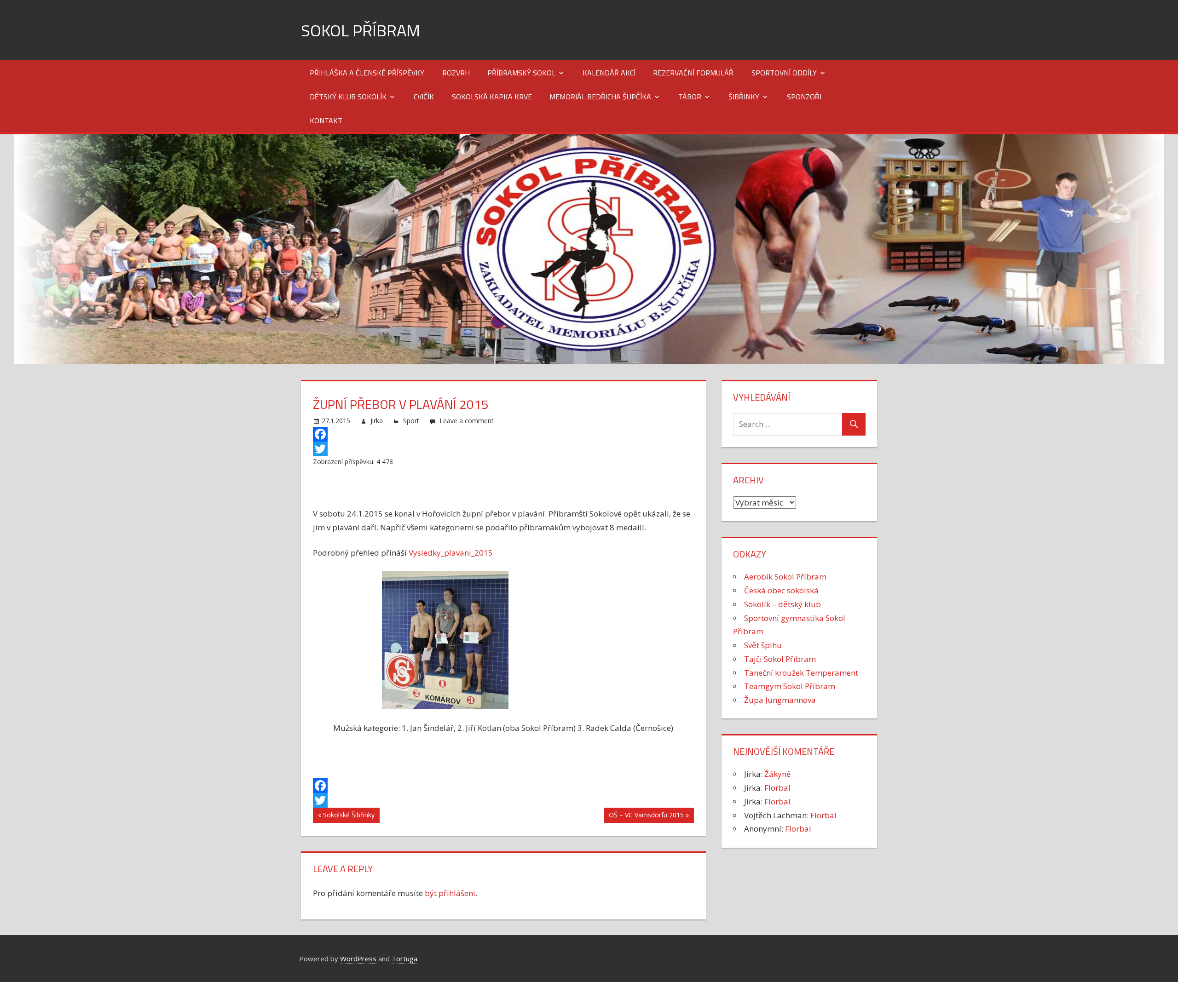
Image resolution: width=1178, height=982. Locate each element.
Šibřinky (743, 96)
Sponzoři (804, 96)
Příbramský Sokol (521, 72)
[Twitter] (503, 449)
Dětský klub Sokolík (348, 96)
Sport (411, 420)
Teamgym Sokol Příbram (789, 686)
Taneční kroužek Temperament (801, 672)
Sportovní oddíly (784, 72)
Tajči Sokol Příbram (780, 659)
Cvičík (424, 96)
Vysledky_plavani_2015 (451, 552)
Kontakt (326, 120)
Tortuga (404, 958)
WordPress (358, 958)
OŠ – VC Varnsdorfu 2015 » (649, 814)
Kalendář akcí (609, 72)
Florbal (777, 787)
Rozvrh (456, 72)
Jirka (376, 420)
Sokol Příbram (360, 30)
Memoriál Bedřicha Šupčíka (600, 96)
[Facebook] (503, 434)
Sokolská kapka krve (492, 96)
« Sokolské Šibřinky (346, 814)
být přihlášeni (450, 893)
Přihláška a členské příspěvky (367, 72)
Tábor (689, 96)
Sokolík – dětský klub (782, 604)
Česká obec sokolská (781, 590)
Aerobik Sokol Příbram (785, 576)
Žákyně (777, 774)
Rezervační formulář (693, 72)
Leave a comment (466, 420)
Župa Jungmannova (780, 700)
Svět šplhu (763, 645)
